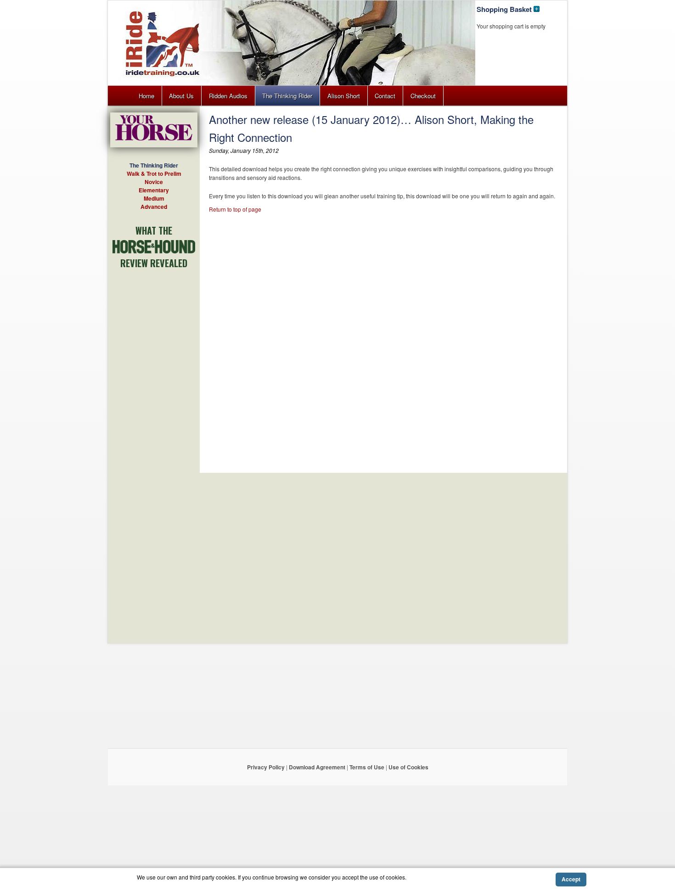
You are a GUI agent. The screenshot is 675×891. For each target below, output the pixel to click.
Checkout (423, 95)
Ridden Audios (228, 95)
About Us (181, 95)
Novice (154, 182)
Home (146, 95)
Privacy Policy (266, 767)
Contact (385, 95)
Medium (154, 198)
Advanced (154, 206)
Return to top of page (235, 209)
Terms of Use (366, 767)
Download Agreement (317, 767)
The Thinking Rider (287, 95)
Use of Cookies (408, 767)
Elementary (154, 190)
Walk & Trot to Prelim (154, 173)
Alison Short (343, 95)
